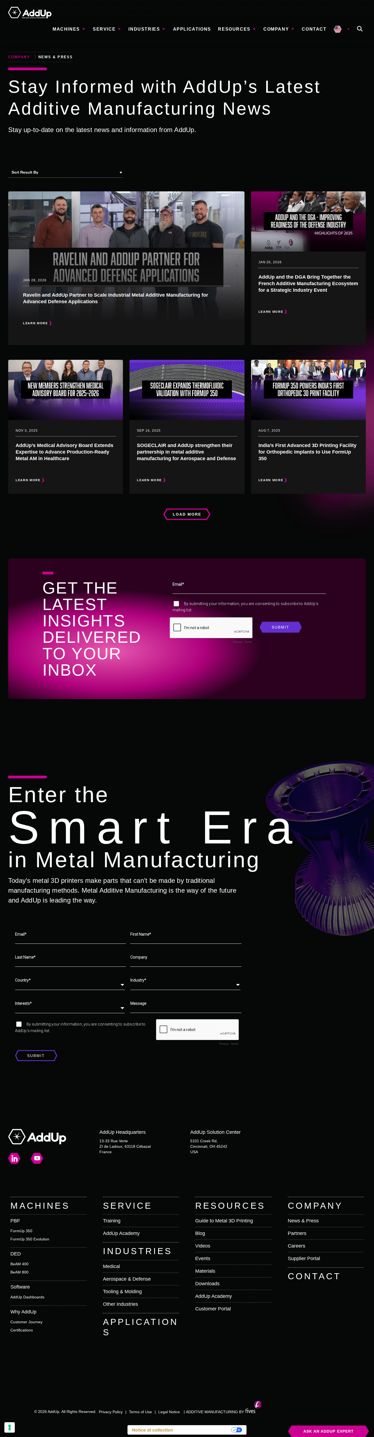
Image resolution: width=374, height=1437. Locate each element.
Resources (234, 29)
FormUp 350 (21, 1231)
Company (276, 29)
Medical (111, 1266)
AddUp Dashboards (27, 1297)
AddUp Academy (121, 1233)
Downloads (207, 1283)
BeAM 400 (19, 1264)
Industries (144, 29)
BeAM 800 (19, 1272)
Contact (314, 29)
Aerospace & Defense (127, 1279)
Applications (192, 29)
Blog (200, 1233)
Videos (202, 1246)
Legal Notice (169, 1412)
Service (104, 29)
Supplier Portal (304, 1258)
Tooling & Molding (122, 1291)
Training (111, 1220)
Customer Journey (26, 1322)
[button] (359, 29)
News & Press (303, 1220)
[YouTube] (37, 1158)
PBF (15, 1220)
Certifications (21, 1330)
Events (202, 1258)
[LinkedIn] (14, 1158)
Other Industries (120, 1304)
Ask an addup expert (328, 1431)
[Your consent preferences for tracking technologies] (9, 1427)
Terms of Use (140, 1412)
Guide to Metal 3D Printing (224, 1220)
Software (20, 1287)
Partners (297, 1233)
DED (15, 1254)
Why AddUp (23, 1312)
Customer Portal (213, 1309)
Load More (187, 514)
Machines (66, 29)
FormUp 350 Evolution (29, 1239)
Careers (296, 1246)
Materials (205, 1271)
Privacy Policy (111, 1412)
